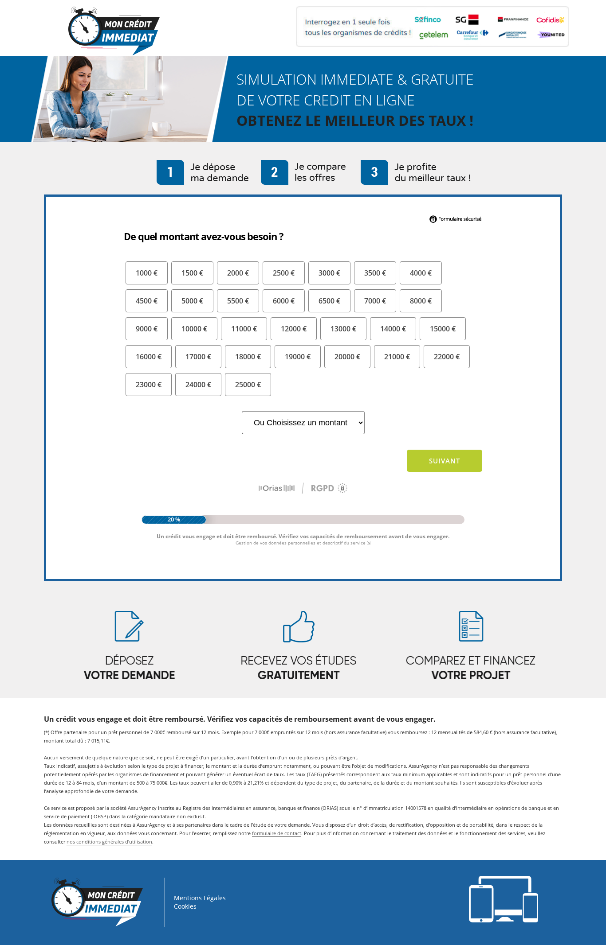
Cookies (185, 906)
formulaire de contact (276, 833)
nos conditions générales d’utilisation (109, 841)
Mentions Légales (200, 898)
